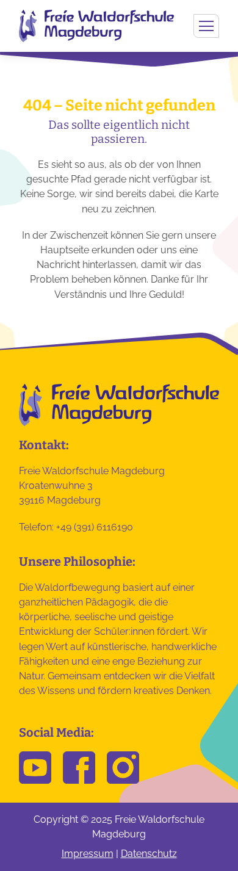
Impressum (88, 853)
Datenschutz (149, 853)
